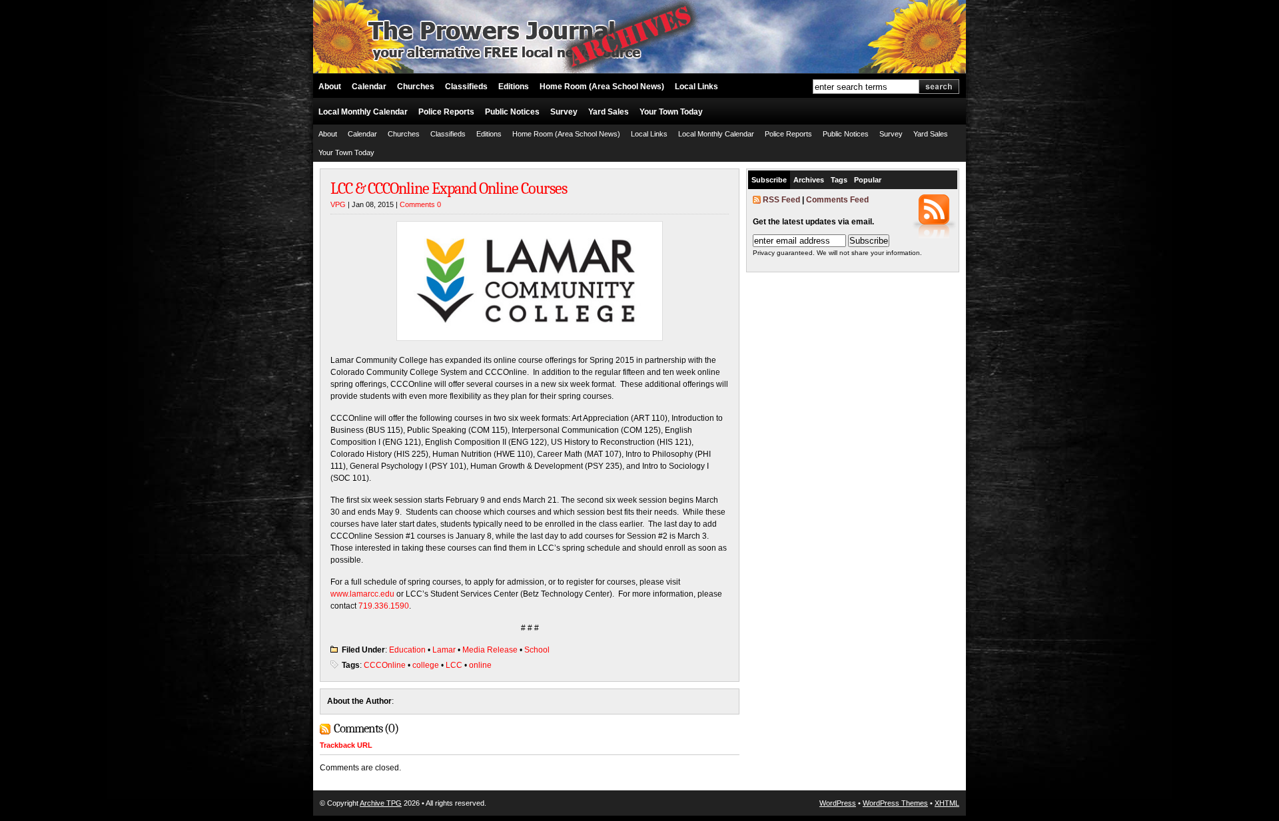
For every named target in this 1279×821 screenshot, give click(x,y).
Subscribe (769, 180)
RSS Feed (781, 199)
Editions (513, 86)
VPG (338, 204)
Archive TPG (381, 803)
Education (407, 650)
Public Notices (512, 112)
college (425, 665)
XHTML (947, 803)
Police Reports (446, 112)
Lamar (444, 650)
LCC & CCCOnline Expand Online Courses (448, 188)
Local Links (696, 86)
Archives (808, 180)
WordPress (837, 803)
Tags (839, 180)
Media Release (490, 650)
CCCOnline (385, 665)
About (329, 86)
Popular (867, 180)
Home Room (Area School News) (602, 86)
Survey (564, 112)
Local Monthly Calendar (363, 112)
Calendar (369, 86)
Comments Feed (837, 199)
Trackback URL (346, 745)
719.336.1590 (383, 606)
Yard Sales (608, 112)
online (480, 665)
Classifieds (466, 86)
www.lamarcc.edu (362, 594)
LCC (454, 665)
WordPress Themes (895, 803)
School (537, 650)
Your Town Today (671, 112)
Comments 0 (420, 204)
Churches (415, 86)
